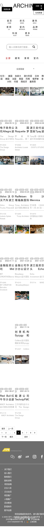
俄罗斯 (36, 78)
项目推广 (7, 495)
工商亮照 (33, 521)
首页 (3, 428)
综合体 (36, 189)
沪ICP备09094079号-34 (15, 519)
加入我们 (7, 473)
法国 (14, 78)
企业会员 (8, 491)
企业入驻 (7, 487)
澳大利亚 (28, 75)
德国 (7, 78)
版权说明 (7, 480)
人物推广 (7, 499)
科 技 (14, 34)
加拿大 (18, 75)
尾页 (11, 436)
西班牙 (24, 81)
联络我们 (7, 476)
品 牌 (35, 27)
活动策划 (7, 502)
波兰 (2, 121)
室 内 (22, 27)
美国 (10, 75)
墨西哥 (33, 81)
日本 (37, 75)
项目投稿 (8, 484)
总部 (6, 121)
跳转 (26, 436)
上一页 (10, 428)
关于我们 (8, 469)
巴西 (28, 78)
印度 (16, 81)
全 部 (8, 58)
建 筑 (34, 21)
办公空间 (21, 121)
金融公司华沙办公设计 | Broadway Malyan (22, 270)
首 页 (9, 21)
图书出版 (7, 510)
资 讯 (22, 21)
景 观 (8, 27)
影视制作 (7, 506)
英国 (21, 78)
